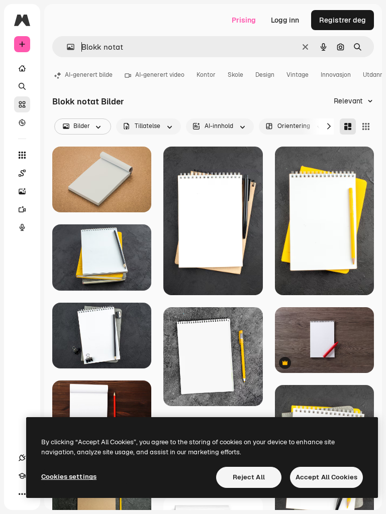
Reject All (249, 477)
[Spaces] (22, 173)
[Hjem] (22, 68)
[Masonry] (348, 126)
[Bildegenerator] (22, 191)
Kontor (206, 75)
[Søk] (22, 86)
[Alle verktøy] (22, 155)
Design (264, 75)
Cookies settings (68, 476)
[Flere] (22, 494)
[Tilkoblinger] (22, 458)
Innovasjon (336, 75)
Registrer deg (342, 20)
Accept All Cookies (326, 477)
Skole (235, 75)
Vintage (297, 75)
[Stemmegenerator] (22, 227)
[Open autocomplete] (66, 47)
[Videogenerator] (22, 209)
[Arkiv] (22, 104)
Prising (244, 20)
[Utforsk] (22, 122)
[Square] (366, 126)
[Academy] (22, 476)
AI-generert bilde (89, 75)
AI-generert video (159, 75)
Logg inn (285, 20)
